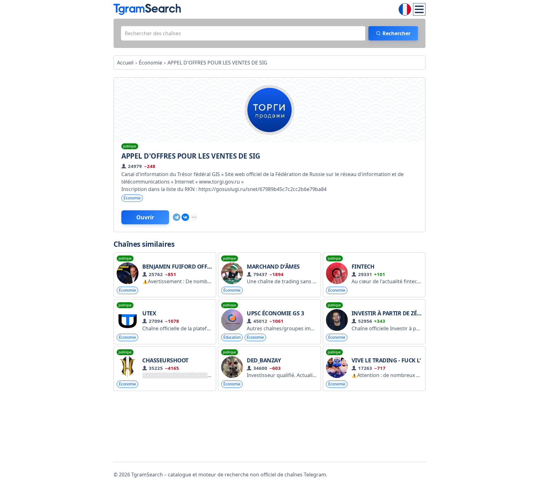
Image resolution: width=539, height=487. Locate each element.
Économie (132, 198)
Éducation (231, 337)
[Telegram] (176, 217)
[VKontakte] (185, 217)
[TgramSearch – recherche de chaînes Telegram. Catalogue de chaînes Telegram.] (147, 9)
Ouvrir (145, 217)
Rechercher (396, 33)
